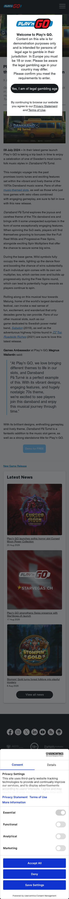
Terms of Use (36, 110)
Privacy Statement (45, 106)
